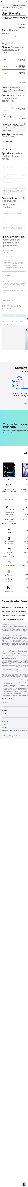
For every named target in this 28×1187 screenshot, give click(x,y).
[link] (24, 1183)
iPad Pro (9, 485)
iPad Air (10, 698)
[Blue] (6, 43)
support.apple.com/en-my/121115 (8, 658)
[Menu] (26, 2)
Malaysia (3, 732)
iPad (6, 698)
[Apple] (2, 698)
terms (4, 632)
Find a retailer (13, 730)
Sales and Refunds (19, 736)
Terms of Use (11, 736)
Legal (26, 736)
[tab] (14, 37)
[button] (19, 2)
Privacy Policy (5, 736)
